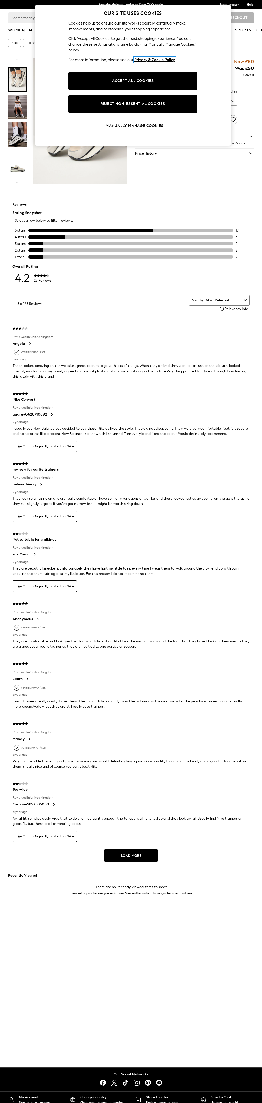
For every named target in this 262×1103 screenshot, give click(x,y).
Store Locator (229, 4)
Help (250, 4)
